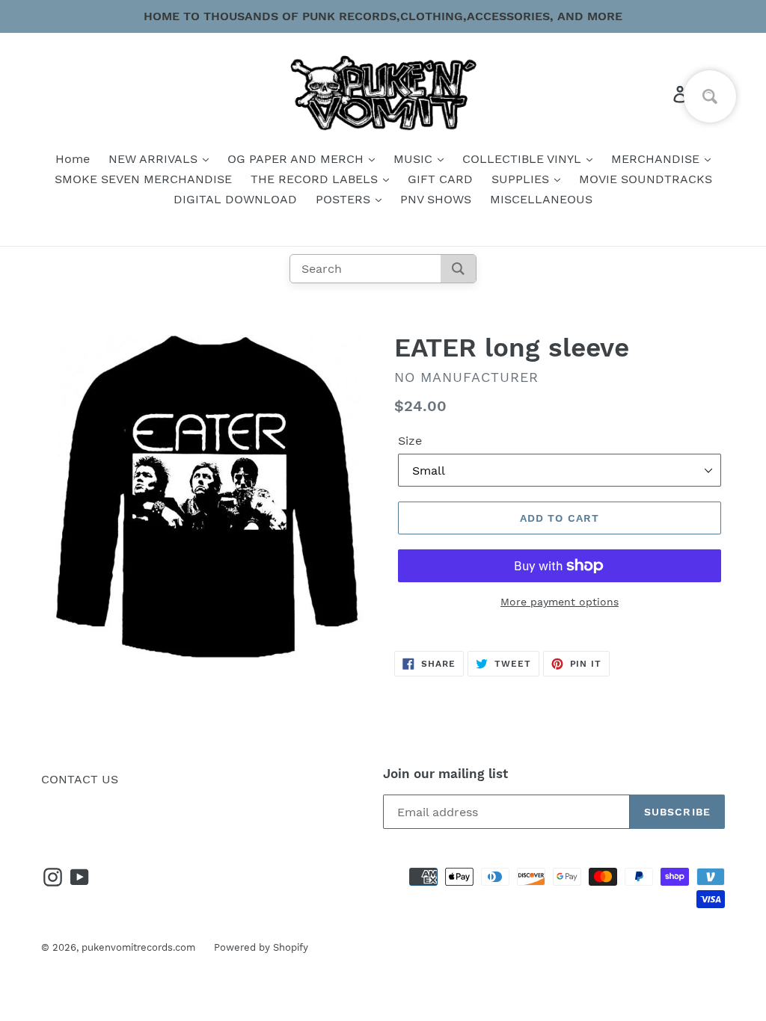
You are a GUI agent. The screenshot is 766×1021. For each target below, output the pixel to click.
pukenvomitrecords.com (138, 947)
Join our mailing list (445, 773)
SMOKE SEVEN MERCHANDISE (143, 179)
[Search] (458, 269)
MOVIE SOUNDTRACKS (645, 179)
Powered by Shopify (261, 947)
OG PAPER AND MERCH (297, 159)
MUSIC (414, 159)
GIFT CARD (440, 179)
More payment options (559, 602)
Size (410, 441)
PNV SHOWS (435, 199)
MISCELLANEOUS (541, 199)
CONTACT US (79, 779)
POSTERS (345, 199)
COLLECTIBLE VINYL (523, 159)
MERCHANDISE (657, 159)
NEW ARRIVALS (154, 159)
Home (72, 159)
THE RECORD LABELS (316, 179)
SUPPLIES (522, 179)
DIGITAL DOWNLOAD (235, 199)
